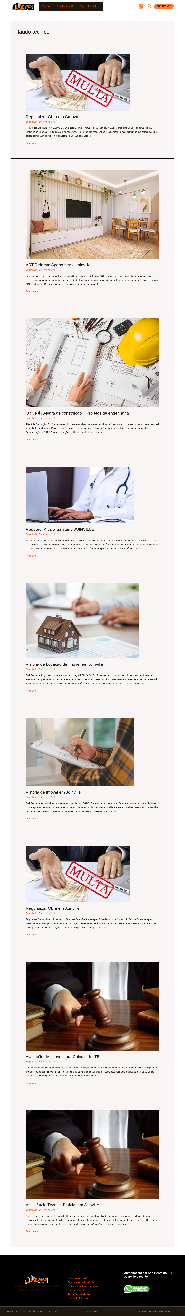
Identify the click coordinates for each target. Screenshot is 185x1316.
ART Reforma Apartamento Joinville (58, 265)
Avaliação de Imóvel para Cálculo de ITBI (63, 1056)
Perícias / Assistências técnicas (83, 1286)
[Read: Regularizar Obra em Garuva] (78, 82)
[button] (51, 6)
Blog (81, 6)
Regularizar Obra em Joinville (53, 908)
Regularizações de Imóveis (81, 1282)
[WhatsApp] (149, 6)
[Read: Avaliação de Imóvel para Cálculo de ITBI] (92, 1006)
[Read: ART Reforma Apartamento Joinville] (92, 214)
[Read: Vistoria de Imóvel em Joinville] (80, 752)
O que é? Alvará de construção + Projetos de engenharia (77, 413)
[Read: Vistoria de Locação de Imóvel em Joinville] (82, 620)
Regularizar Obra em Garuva (52, 117)
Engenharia (31, 122)
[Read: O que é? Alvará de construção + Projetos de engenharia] (92, 363)
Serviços (45, 6)
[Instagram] (140, 6)
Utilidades (93, 6)
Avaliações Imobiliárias (79, 1294)
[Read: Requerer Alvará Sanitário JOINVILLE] (80, 495)
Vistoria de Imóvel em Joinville (53, 792)
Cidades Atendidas (66, 6)
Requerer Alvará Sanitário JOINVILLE (60, 529)
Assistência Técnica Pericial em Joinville (62, 1205)
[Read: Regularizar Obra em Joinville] (78, 874)
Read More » (32, 142)
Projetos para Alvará (77, 1278)
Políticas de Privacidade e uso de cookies (153, 1311)
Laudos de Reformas (78, 1298)
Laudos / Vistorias (76, 1290)
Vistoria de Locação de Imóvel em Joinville (64, 664)
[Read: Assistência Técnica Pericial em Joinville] (92, 1154)
